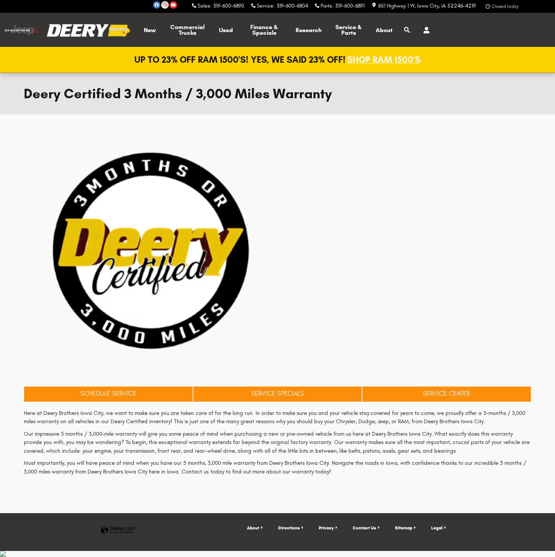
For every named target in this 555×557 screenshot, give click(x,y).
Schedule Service (108, 394)
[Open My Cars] (424, 30)
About (384, 30)
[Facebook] (156, 5)
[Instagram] (165, 5)
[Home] (22, 30)
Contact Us (364, 528)
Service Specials (277, 394)
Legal (436, 528)
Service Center (446, 394)
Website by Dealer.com (118, 530)
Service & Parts (348, 30)
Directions (289, 528)
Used (226, 30)
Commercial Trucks (187, 30)
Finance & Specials (264, 30)
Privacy (326, 528)
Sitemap (403, 528)
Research (309, 30)
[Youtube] (173, 5)
